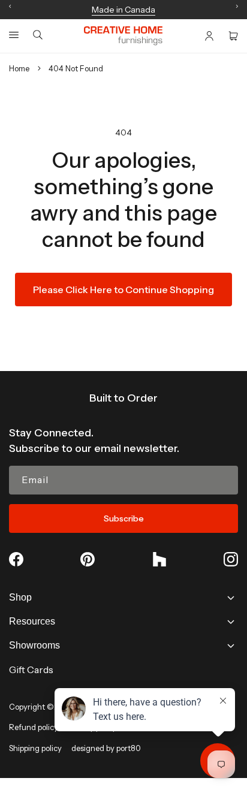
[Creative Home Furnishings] (123, 36)
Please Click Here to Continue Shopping (123, 290)
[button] (14, 35)
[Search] (38, 35)
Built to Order (123, 398)
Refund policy (33, 727)
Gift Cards (31, 670)
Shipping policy (35, 748)
